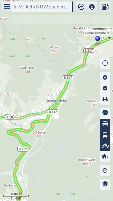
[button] (79, 7)
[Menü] (7, 7)
